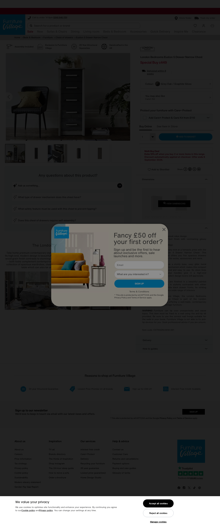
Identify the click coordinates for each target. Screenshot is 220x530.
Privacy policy (46, 510)
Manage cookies (158, 521)
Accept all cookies (158, 503)
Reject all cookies (158, 513)
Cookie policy (28, 510)
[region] (110, 513)
